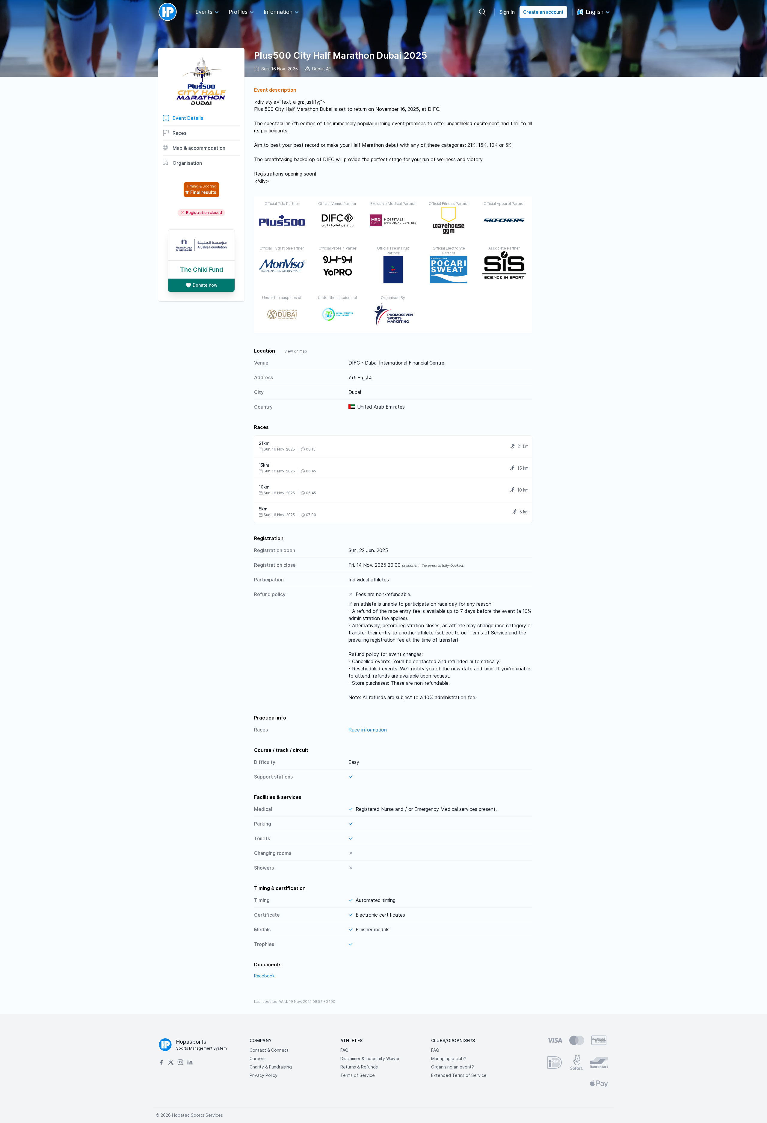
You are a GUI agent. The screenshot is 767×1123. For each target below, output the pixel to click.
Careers (257, 1058)
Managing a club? (448, 1058)
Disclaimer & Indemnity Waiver (370, 1058)
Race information (367, 730)
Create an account (543, 12)
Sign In (507, 12)
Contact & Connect (269, 1050)
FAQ (344, 1050)
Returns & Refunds (359, 1066)
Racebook (264, 975)
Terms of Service (357, 1075)
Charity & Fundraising (271, 1066)
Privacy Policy (263, 1075)
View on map (295, 351)
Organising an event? (452, 1066)
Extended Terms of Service (459, 1075)
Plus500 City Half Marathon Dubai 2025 (340, 55)
